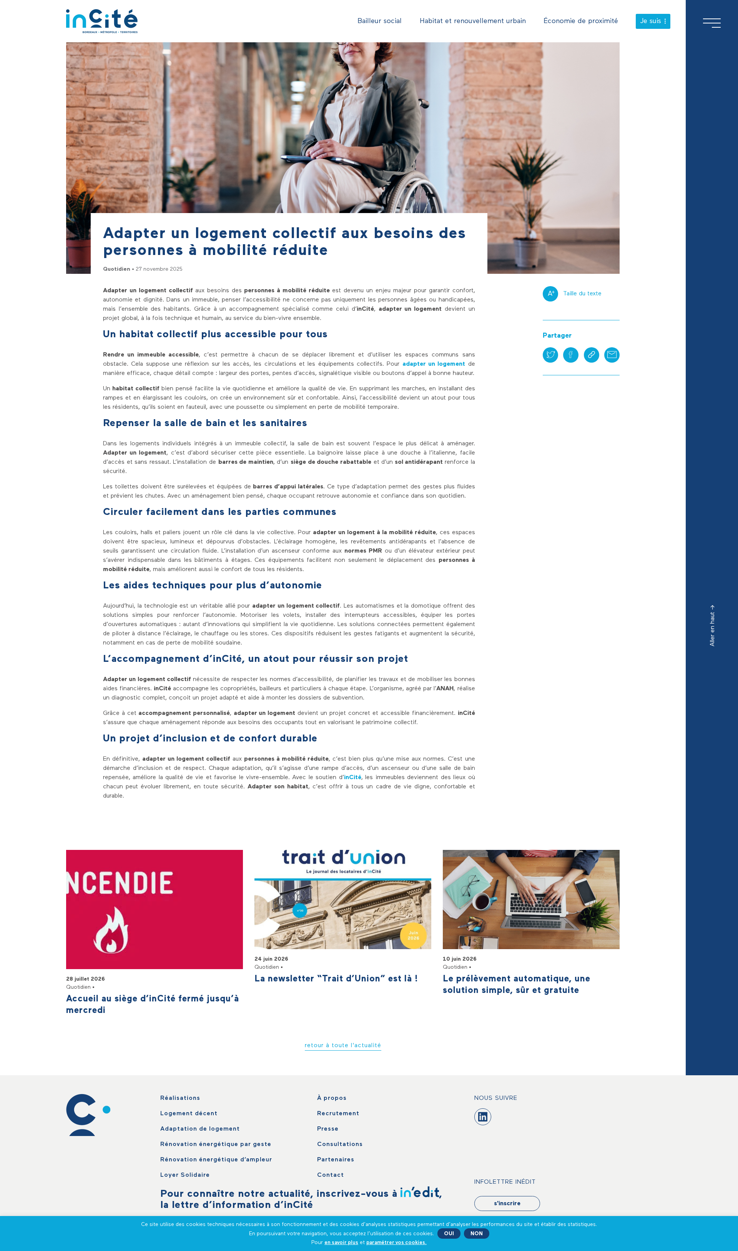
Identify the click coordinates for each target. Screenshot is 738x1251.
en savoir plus (341, 1242)
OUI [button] (449, 1233)
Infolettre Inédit (505, 1182)
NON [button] (476, 1233)
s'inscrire (507, 1204)
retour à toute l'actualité (343, 1046)
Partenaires (335, 1160)
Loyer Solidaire (185, 1175)
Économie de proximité (581, 21)
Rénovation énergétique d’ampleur (216, 1160)
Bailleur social (379, 21)
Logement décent (189, 1114)
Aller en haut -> (713, 625)
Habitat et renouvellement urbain (473, 21)
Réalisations (180, 1098)
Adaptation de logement (200, 1129)
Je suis (650, 21)
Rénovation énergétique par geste (215, 1144)
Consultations (340, 1144)
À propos (332, 1098)
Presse (328, 1129)
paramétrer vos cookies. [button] (396, 1242)
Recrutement (338, 1114)
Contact (330, 1175)
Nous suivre (495, 1098)
